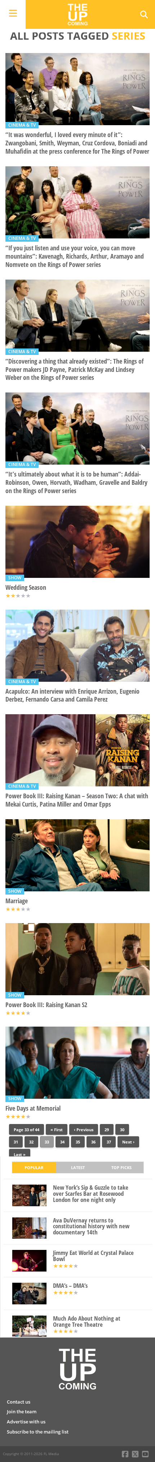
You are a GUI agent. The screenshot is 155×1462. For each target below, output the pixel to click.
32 (31, 1142)
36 (93, 1142)
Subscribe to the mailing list (37, 1431)
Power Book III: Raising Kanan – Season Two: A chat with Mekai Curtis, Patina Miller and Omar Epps (76, 800)
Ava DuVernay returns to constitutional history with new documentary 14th (91, 1226)
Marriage (16, 901)
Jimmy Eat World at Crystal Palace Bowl (93, 1256)
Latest (78, 1167)
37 (109, 1142)
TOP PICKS (121, 1167)
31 (16, 1142)
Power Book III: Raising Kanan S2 (46, 1005)
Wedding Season (25, 587)
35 (78, 1142)
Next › (128, 1142)
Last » (20, 1154)
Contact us (18, 1402)
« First (56, 1129)
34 (62, 1142)
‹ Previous (83, 1129)
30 (122, 1129)
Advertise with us (26, 1421)
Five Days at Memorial (33, 1108)
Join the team (21, 1411)
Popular (34, 1167)
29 (107, 1129)
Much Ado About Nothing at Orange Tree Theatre (86, 1322)
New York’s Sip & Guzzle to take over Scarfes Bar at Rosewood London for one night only (90, 1194)
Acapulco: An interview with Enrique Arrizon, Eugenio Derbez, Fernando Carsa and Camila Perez (72, 695)
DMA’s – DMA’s (70, 1286)
